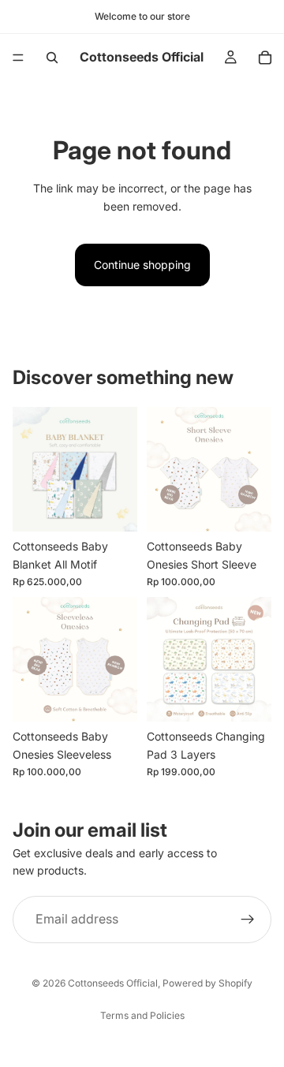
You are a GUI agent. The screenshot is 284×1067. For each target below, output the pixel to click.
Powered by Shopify (207, 983)
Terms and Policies (142, 1015)
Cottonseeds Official (113, 983)
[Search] (52, 57)
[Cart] (265, 57)
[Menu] (18, 57)
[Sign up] (247, 919)
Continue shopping (142, 264)
